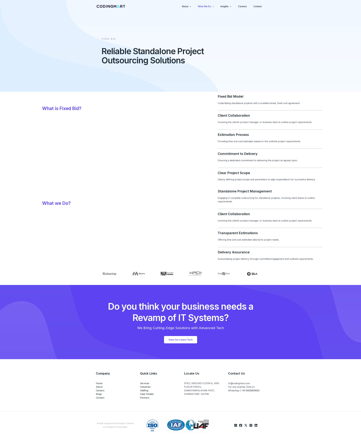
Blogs (99, 394)
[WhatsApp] (235, 425)
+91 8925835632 (250, 390)
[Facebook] (240, 425)
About (99, 386)
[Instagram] (251, 425)
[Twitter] (245, 425)
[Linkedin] (256, 425)
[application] (189, 6)
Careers (100, 390)
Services (144, 383)
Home (99, 383)
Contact (100, 397)
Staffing (144, 390)
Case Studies (147, 394)
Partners (144, 397)
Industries (145, 386)
